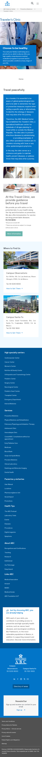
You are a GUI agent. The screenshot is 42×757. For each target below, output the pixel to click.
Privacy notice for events (9, 732)
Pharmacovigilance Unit (12, 493)
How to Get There (13, 288)
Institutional (8, 561)
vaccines (9, 138)
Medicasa (8, 447)
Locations (8, 488)
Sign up (20, 710)
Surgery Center (10, 383)
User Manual (9, 484)
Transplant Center (11, 395)
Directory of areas (21, 686)
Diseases (8, 524)
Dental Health (9, 472)
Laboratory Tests (10, 515)
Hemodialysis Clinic (11, 432)
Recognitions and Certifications (15, 548)
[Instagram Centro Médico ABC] (21, 679)
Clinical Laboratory (11, 464)
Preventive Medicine (11, 416)
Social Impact (9, 497)
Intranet (7, 584)
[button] (32, 4)
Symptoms (8, 536)
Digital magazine (10, 532)
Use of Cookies (6, 736)
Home (21, 79)
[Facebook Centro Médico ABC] (18, 679)
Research (8, 557)
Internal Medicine (10, 404)
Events (7, 520)
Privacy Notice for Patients (9, 725)
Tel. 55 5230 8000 (13, 284)
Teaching (8, 552)
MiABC (7, 588)
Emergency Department (13, 399)
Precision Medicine (11, 460)
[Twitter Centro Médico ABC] (24, 679)
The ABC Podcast (10, 511)
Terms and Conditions (8, 721)
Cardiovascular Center (12, 358)
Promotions (8, 501)
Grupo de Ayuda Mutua (12, 456)
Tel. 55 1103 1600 (13, 328)
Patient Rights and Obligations (11, 740)
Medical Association (11, 579)
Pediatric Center (10, 379)
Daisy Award (9, 569)
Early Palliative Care (11, 443)
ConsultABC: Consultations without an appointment (17, 438)
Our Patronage (9, 565)
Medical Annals (10, 592)
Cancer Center (9, 362)
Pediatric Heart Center (12, 391)
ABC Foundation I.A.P (12, 596)
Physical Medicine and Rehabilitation (17, 420)
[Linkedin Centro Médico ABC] (14, 679)
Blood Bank (8, 451)
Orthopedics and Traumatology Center (17, 375)
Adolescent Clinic (10, 428)
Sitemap (4, 743)
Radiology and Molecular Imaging (16, 468)
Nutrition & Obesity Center (13, 370)
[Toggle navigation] (37, 3)
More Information (14, 234)
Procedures (8, 528)
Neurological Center (11, 387)
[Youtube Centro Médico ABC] (28, 679)
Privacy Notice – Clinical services (11, 729)
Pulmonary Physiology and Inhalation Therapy (19, 424)
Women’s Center (10, 366)
